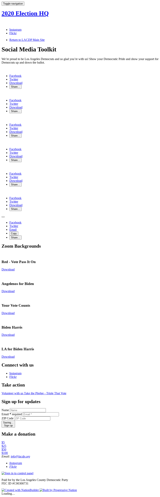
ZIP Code (7, 418)
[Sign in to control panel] (17, 473)
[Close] (3, 216)
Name (5, 410)
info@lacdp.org (20, 456)
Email (12, 414)
